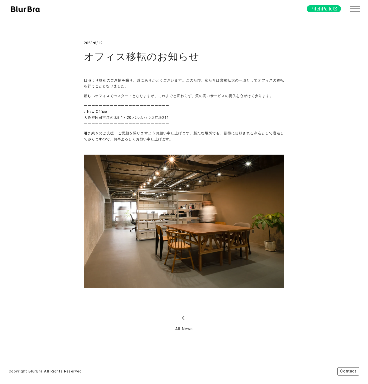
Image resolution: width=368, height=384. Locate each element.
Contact (348, 371)
